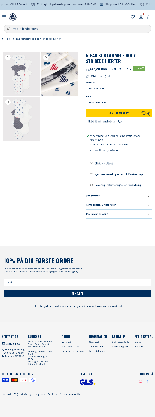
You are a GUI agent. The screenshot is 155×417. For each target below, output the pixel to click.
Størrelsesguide (100, 76)
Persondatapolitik (69, 394)
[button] (149, 17)
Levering (66, 342)
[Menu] (4, 16)
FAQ (15, 394)
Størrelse (90, 83)
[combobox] (77, 29)
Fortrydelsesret (97, 351)
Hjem (7, 39)
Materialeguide (120, 346)
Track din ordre (70, 346)
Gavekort (94, 342)
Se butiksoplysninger (104, 150)
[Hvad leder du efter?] (8, 29)
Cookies (52, 394)
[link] (11, 343)
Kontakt (6, 394)
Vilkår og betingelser (33, 394)
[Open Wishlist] (132, 17)
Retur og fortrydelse (73, 351)
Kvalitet (139, 346)
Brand (138, 342)
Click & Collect (97, 346)
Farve (88, 97)
